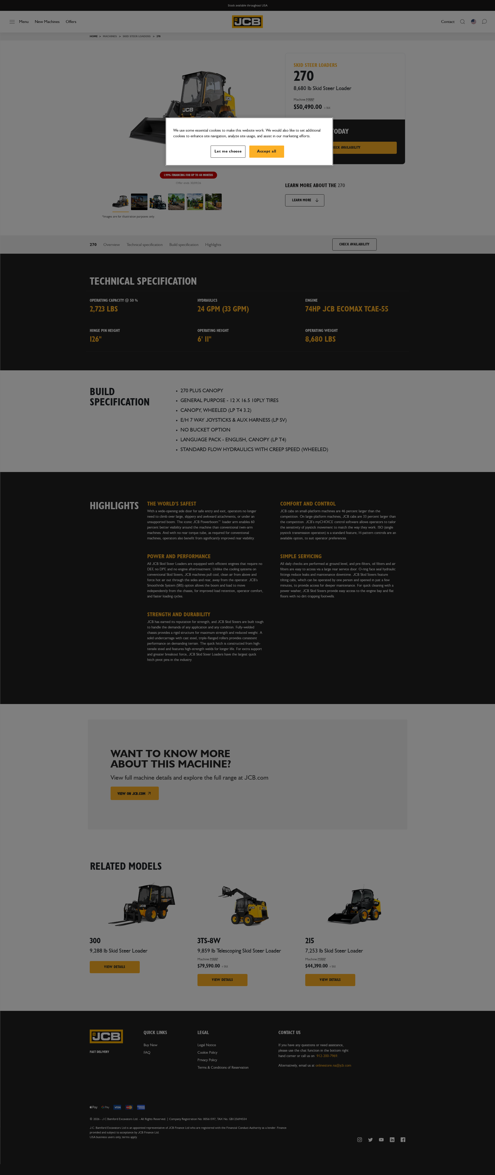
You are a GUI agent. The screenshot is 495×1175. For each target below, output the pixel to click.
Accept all (266, 151)
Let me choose (228, 151)
